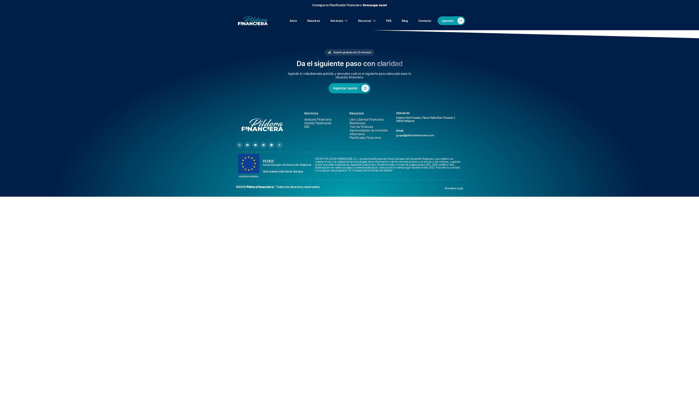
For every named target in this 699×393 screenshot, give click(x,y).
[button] (390, 151)
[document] (349, 196)
